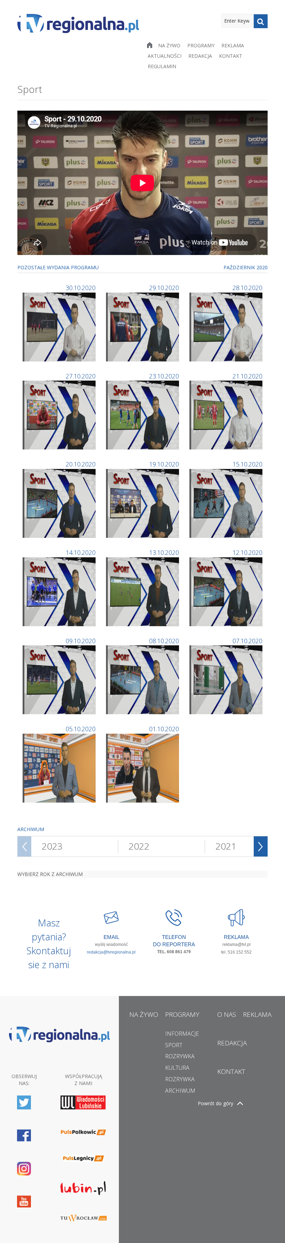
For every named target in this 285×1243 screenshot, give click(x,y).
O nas (226, 1014)
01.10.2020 (164, 729)
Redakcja (200, 56)
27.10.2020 (81, 376)
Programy (200, 45)
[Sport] (60, 326)
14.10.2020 (81, 552)
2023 (52, 846)
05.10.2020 (81, 729)
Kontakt (230, 56)
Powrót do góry (215, 1103)
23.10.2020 (164, 376)
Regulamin (162, 66)
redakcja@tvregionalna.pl (111, 952)
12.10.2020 (247, 552)
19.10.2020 (164, 464)
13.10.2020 (164, 552)
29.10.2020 (164, 288)
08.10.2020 (164, 641)
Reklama (232, 45)
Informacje (182, 1033)
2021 (225, 846)
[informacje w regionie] (78, 23)
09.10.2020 (81, 641)
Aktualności (164, 56)
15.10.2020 (247, 464)
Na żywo (169, 45)
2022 (139, 846)
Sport (173, 1045)
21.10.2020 (247, 376)
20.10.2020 (81, 464)
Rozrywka (180, 1056)
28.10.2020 (247, 288)
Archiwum (180, 1090)
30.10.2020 (81, 288)
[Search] (261, 21)
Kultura (177, 1067)
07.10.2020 (247, 641)
